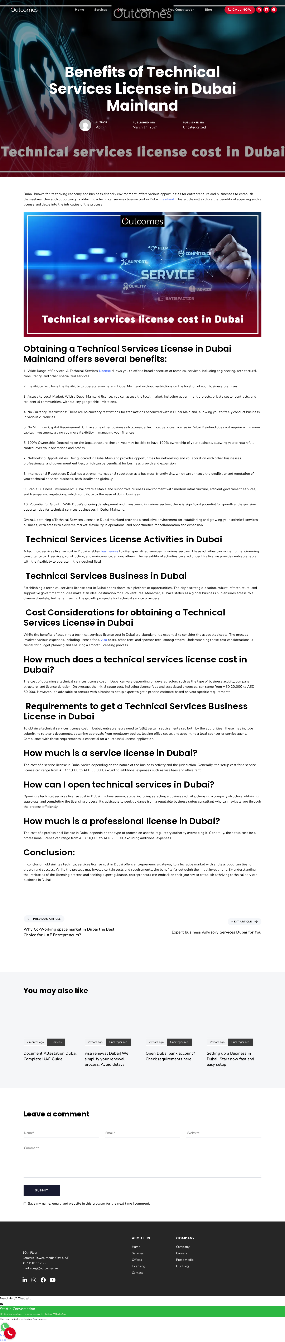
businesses (109, 551)
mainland (167, 199)
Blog (208, 10)
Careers (181, 1253)
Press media (185, 1260)
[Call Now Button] (10, 1333)
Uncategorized (194, 127)
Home (79, 10)
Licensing (144, 10)
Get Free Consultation (177, 10)
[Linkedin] (266, 9)
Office (121, 10)
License (105, 371)
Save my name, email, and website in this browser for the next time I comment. (89, 1203)
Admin (101, 127)
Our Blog (182, 1266)
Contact (137, 1273)
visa (104, 640)
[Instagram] (259, 9)
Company (183, 1247)
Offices (137, 1260)
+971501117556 (35, 1263)
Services (100, 10)
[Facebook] (274, 9)
